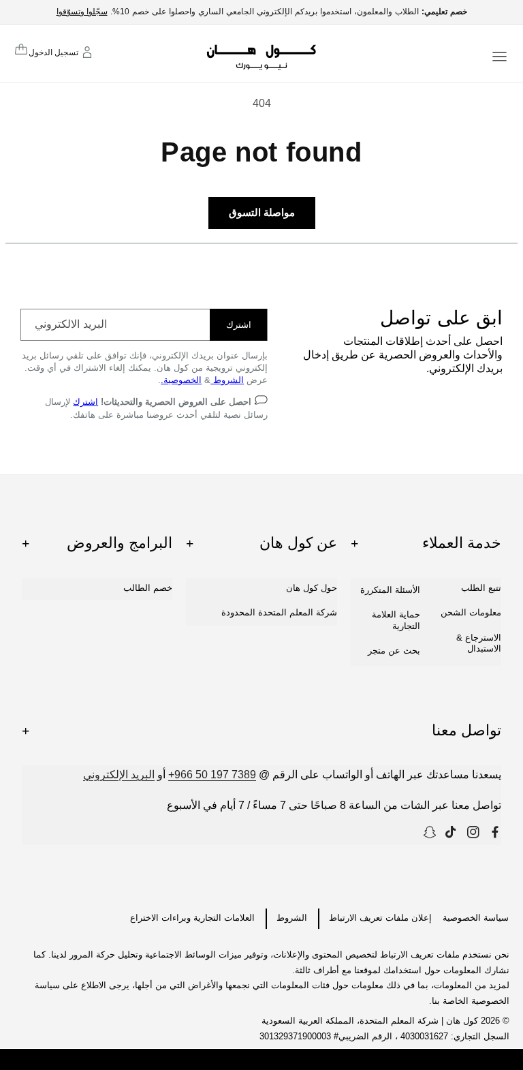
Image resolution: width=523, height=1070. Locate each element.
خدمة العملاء (426, 542)
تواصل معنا (261, 730)
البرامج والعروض (97, 542)
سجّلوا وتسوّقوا (82, 11)
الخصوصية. (181, 380)
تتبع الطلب (481, 588)
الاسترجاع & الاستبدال (478, 643)
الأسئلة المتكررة (390, 590)
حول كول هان (311, 588)
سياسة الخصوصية (476, 918)
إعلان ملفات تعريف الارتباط (380, 918)
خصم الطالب (147, 588)
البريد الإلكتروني (119, 774)
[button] (499, 55)
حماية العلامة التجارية (396, 619)
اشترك (238, 325)
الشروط (227, 380)
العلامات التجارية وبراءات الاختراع (192, 918)
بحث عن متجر (394, 650)
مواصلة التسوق (262, 212)
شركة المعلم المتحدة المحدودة (279, 612)
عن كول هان (261, 542)
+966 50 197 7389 (212, 774)
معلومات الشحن (471, 612)
